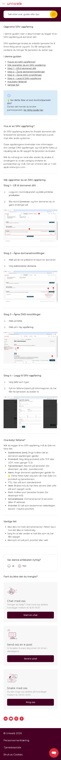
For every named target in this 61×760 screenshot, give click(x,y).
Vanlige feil (13, 85)
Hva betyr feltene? (17, 81)
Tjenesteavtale (12, 747)
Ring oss (30, 702)
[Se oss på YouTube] (11, 719)
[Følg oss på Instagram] (16, 719)
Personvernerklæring (16, 740)
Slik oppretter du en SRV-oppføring (26, 65)
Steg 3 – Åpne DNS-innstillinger (24, 75)
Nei (24, 566)
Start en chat (30, 615)
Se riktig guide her (33, 110)
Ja (13, 566)
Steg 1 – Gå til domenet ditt (21, 68)
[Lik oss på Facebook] (22, 719)
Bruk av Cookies (13, 754)
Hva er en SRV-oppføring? (21, 62)
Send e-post (30, 658)
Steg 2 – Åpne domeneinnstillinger (26, 71)
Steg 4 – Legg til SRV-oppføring (24, 78)
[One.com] (14, 3)
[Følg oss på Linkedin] (6, 719)
